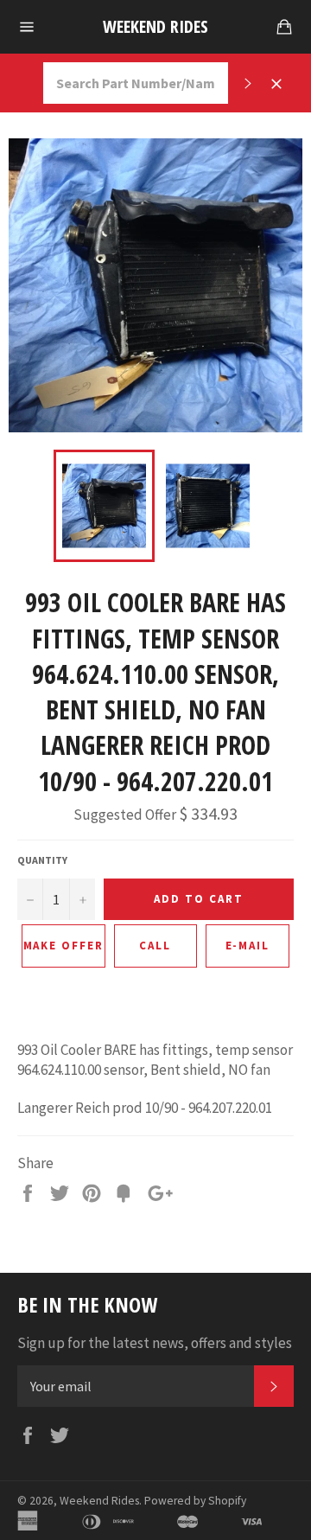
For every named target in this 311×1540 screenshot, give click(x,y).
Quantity (42, 859)
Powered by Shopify (195, 1500)
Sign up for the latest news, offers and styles (154, 1342)
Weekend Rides (155, 26)
